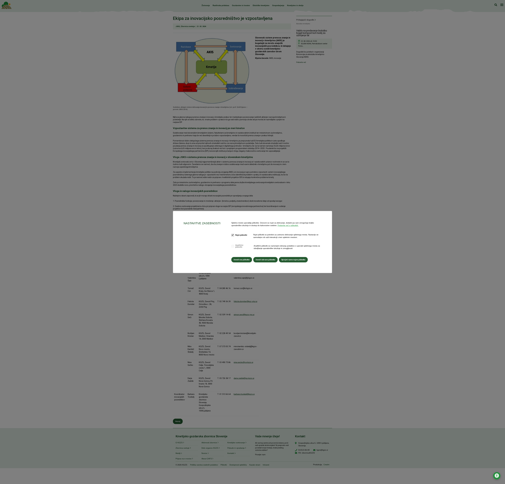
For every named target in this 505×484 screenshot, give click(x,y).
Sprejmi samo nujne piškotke (293, 260)
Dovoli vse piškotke (242, 260)
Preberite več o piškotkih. (288, 225)
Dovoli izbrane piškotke (265, 260)
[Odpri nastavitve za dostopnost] (496, 475)
